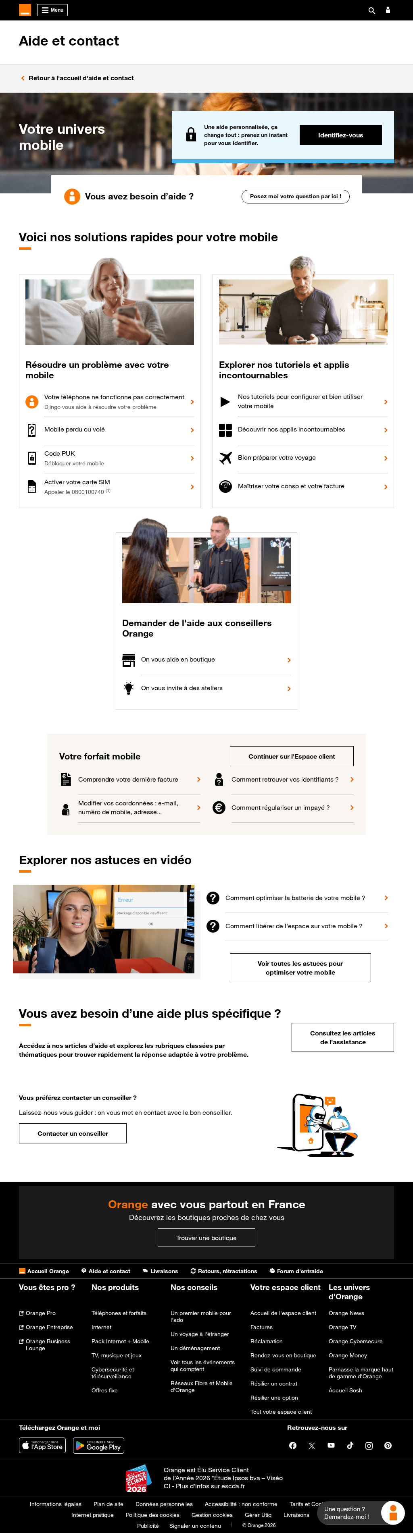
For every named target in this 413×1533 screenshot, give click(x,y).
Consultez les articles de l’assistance (342, 1037)
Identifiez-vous (340, 135)
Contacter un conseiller (73, 1133)
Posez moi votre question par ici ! (295, 196)
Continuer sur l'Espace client (291, 756)
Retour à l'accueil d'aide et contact (81, 78)
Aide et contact (69, 41)
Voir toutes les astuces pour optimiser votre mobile (300, 967)
